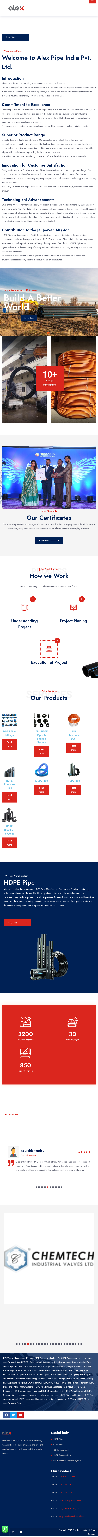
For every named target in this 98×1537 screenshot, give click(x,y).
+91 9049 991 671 (67, 1476)
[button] (36, 1187)
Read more (9, 744)
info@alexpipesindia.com (70, 1500)
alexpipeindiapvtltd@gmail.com (72, 1516)
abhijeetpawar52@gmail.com (71, 1508)
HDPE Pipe (58, 1439)
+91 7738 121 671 (66, 1492)
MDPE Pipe (58, 1444)
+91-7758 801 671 (67, 1484)
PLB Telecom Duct (61, 1449)
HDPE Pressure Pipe (62, 1455)
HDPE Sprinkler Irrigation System (67, 1460)
